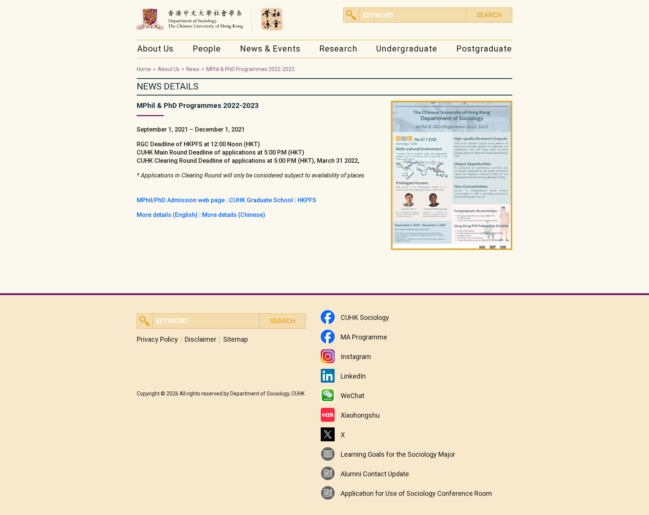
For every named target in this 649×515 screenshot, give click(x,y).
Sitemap (235, 339)
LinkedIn (353, 376)
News (251, 64)
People (207, 48)
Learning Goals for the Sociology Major (398, 454)
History (149, 64)
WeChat (352, 396)
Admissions (394, 64)
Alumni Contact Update (375, 474)
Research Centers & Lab (353, 64)
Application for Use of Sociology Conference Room (416, 493)
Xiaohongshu (360, 415)
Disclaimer (200, 339)
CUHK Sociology (365, 317)
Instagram (356, 356)
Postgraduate (484, 48)
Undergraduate (406, 48)
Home (144, 69)
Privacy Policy (157, 339)
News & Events (270, 48)
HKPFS (306, 200)
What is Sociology (488, 64)
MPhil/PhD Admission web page (181, 200)
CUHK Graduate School (261, 200)
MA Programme (364, 337)
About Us (155, 48)
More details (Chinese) (233, 214)
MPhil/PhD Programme (488, 64)
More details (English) (167, 214)
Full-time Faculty (216, 64)
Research (338, 48)
